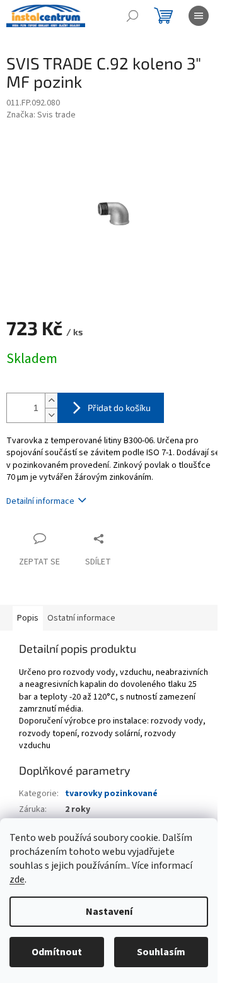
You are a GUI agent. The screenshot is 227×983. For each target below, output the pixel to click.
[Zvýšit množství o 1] (51, 400)
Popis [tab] (27, 618)
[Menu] (198, 15)
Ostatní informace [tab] (81, 618)
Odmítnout (57, 952)
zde (17, 879)
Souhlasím (161, 952)
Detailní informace (40, 501)
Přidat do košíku (119, 407)
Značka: (41, 115)
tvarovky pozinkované (111, 793)
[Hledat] (132, 15)
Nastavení (109, 912)
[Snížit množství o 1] (51, 415)
